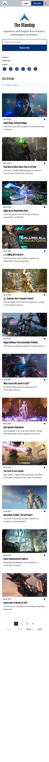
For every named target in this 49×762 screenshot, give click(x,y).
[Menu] (45, 3)
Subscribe (37, 3)
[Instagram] (35, 69)
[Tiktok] (23, 69)
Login (26, 3)
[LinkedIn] (10, 69)
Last (40, 629)
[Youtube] (17, 69)
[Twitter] (4, 69)
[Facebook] (29, 69)
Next (29, 629)
